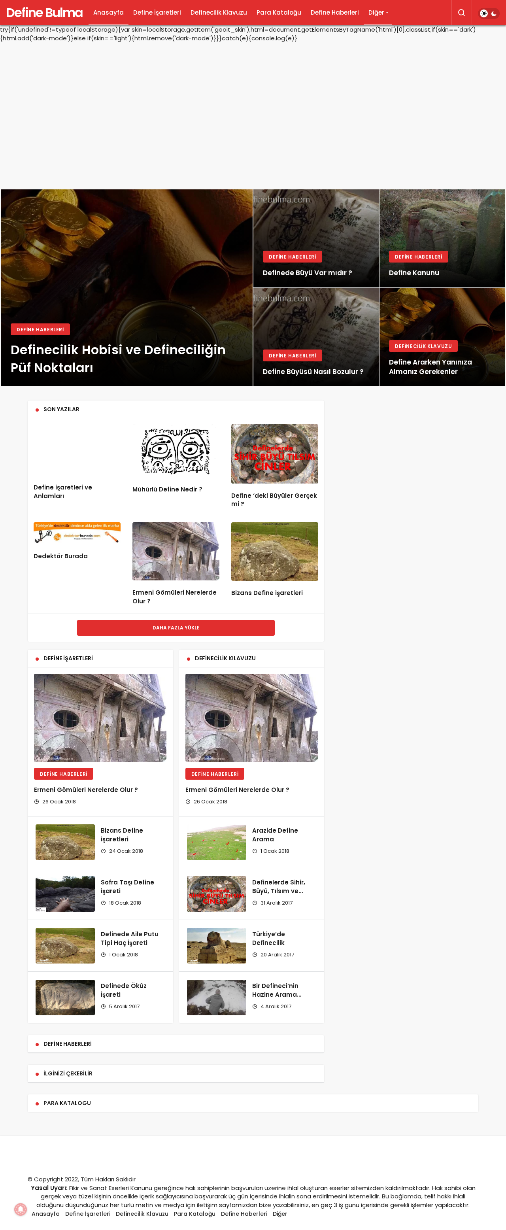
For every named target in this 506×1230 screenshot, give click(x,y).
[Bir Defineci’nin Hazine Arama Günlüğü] (216, 997)
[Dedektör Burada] (77, 533)
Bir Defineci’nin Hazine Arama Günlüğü (275, 994)
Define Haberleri (335, 12)
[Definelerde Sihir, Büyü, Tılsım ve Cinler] (216, 894)
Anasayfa (108, 12)
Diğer (376, 12)
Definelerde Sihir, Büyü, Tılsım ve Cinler (278, 891)
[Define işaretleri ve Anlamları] (77, 449)
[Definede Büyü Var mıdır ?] (316, 238)
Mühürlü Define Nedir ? (167, 489)
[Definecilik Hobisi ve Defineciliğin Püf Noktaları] (127, 288)
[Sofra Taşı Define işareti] (65, 894)
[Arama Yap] (462, 13)
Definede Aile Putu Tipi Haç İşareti (130, 938)
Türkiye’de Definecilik (268, 938)
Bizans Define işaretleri (267, 593)
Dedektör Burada (61, 556)
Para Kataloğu (279, 12)
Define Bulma (44, 12)
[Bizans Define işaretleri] (274, 551)
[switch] (489, 13)
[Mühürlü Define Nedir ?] (175, 450)
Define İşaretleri (157, 12)
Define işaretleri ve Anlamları (63, 491)
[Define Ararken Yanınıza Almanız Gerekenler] (442, 337)
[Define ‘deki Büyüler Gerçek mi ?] (274, 453)
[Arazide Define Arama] (216, 842)
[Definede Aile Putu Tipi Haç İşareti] (65, 946)
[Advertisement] (253, 110)
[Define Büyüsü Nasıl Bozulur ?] (316, 337)
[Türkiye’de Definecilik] (216, 946)
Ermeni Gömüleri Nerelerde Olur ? (86, 790)
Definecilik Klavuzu (219, 12)
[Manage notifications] (20, 1209)
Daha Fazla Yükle (176, 627)
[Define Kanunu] (442, 238)
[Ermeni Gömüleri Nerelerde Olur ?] (175, 551)
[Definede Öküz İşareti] (65, 997)
